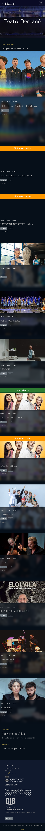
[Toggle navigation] (41, 3)
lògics (22, 829)
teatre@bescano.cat (10, 773)
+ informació (14, 111)
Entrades (5, 111)
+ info (10, 180)
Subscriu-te (9, 818)
